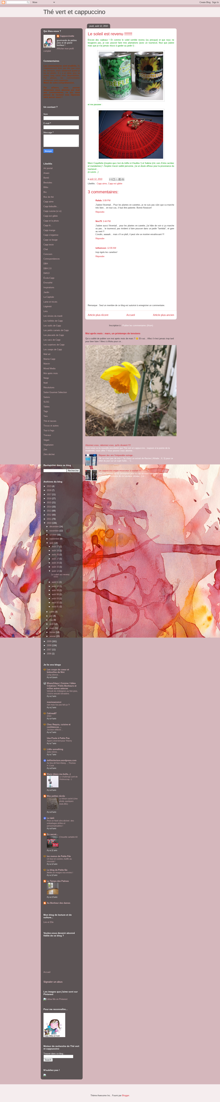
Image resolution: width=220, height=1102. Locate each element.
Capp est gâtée (115, 183)
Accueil (130, 315)
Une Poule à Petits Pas (58, 738)
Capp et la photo (51, 221)
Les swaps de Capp (52, 349)
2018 (49, 490)
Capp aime (102, 183)
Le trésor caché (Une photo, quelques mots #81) (68, 801)
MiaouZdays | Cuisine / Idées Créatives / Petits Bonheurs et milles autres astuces (61, 686)
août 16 (55, 563)
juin (51, 616)
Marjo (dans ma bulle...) (59, 774)
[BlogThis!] (113, 179)
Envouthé (47, 282)
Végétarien (48, 445)
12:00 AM (111, 248)
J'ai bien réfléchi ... (55, 730)
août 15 (55, 567)
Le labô (50, 818)
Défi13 (46, 273)
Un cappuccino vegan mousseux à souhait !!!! (120, 470)
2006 (49, 653)
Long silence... (53, 675)
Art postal (48, 168)
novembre (54, 530)
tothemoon (101, 248)
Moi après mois (50, 373)
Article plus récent (98, 315)
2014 (49, 506)
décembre (54, 526)
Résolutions (48, 387)
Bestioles (47, 182)
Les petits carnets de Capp (56, 330)
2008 (49, 645)
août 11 (55, 582)
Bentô (46, 178)
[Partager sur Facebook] (119, 179)
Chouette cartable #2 (68, 837)
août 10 (55, 586)
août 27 (55, 546)
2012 (49, 515)
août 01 (55, 606)
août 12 (55, 571)
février (52, 632)
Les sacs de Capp (51, 340)
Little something (55, 749)
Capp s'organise (50, 235)
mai (51, 620)
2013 (49, 511)
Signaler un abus (52, 981)
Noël (45, 383)
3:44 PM (107, 221)
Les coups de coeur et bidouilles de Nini (58, 670)
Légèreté (47, 306)
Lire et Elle (48, 922)
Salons (46, 397)
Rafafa (99, 200)
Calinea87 (52, 713)
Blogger (125, 1095)
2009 (49, 641)
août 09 (55, 590)
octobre (53, 535)
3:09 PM (106, 200)
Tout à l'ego (48, 430)
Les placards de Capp (53, 335)
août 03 (55, 598)
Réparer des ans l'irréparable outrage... (116, 455)
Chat (45, 249)
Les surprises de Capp (53, 344)
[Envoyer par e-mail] (110, 179)
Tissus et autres (51, 425)
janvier (52, 636)
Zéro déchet (49, 454)
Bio (45, 192)
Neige (46, 378)
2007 (49, 649)
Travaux (47, 435)
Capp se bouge (50, 240)
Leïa (45, 311)
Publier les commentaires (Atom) (137, 325)
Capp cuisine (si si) (52, 211)
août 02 (55, 602)
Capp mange (49, 230)
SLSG (46, 402)
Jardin (46, 292)
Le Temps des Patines (58, 881)
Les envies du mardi (52, 316)
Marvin (46, 363)
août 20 (55, 554)
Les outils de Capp (52, 325)
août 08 (55, 594)
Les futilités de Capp (53, 321)
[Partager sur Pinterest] (122, 179)
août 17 (55, 559)
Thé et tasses (49, 421)
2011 (49, 519)
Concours (47, 254)
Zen (45, 449)
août (51, 543)
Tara (45, 416)
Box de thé (48, 197)
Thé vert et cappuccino (74, 12)
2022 (49, 716)
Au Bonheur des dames (58, 903)
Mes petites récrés (56, 796)
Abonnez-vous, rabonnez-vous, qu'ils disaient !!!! (108, 445)
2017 (49, 494)
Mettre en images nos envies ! (60, 872)
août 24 (55, 550)
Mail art (46, 354)
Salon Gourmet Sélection (55, 392)
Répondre (100, 212)
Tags (45, 411)
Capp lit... (48, 225)
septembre (54, 539)
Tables (46, 406)
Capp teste (48, 244)
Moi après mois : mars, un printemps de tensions (112, 333)
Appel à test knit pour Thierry (59, 741)
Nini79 (99, 221)
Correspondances (51, 259)
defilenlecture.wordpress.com (62, 760)
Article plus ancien (163, 315)
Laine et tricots (50, 302)
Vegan (46, 440)
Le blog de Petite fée (57, 870)
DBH (45, 263)
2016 (49, 498)
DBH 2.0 (47, 268)
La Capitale (48, 297)
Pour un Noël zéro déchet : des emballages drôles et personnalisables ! (60, 823)
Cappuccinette (67, 36)
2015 (49, 502)
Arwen (46, 173)
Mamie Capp (49, 359)
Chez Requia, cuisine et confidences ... (58, 725)
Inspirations (48, 287)
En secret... (52, 834)
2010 (49, 523)
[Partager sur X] (116, 179)
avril (51, 624)
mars (52, 628)
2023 (49, 486)
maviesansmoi (54, 702)
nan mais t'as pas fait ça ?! (58, 705)
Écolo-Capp (48, 278)
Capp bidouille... (50, 206)
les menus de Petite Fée (59, 856)
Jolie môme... (52, 752)
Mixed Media (49, 368)
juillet (52, 612)
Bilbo (45, 187)
